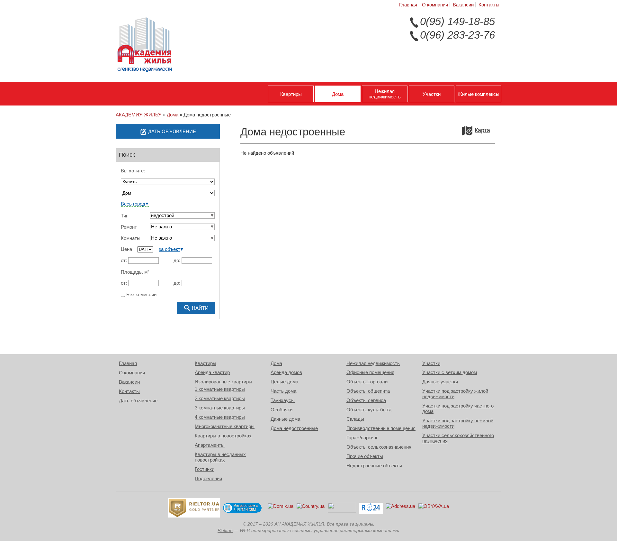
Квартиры (291, 94)
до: (177, 260)
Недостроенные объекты (374, 465)
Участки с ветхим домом (449, 372)
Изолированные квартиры (223, 381)
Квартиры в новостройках (223, 435)
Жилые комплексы (478, 94)
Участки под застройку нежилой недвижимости (457, 423)
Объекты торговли (367, 381)
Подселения (208, 478)
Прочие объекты (364, 456)
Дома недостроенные (294, 428)
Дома (338, 94)
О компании (435, 4)
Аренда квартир (212, 372)
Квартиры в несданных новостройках (220, 457)
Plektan (225, 530)
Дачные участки (440, 381)
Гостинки (204, 469)
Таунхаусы (283, 400)
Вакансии (463, 4)
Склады (355, 419)
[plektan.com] (242, 508)
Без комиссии (140, 294)
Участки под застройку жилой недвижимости (455, 393)
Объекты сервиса (366, 400)
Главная (408, 4)
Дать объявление (138, 400)
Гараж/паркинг (362, 437)
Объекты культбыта (368, 409)
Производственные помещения (381, 428)
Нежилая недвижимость (385, 93)
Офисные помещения (370, 372)
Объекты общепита (368, 391)
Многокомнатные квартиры (225, 426)
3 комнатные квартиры (220, 407)
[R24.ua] (371, 508)
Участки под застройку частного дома (458, 408)
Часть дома (283, 391)
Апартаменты (210, 445)
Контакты (488, 4)
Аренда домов (286, 372)
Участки (432, 94)
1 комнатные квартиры (220, 389)
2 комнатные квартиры (220, 398)
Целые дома (284, 381)
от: (124, 260)
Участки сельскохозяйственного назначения (458, 438)
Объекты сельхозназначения (378, 447)
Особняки (281, 409)
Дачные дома (285, 419)
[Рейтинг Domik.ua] (280, 508)
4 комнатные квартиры (220, 417)
